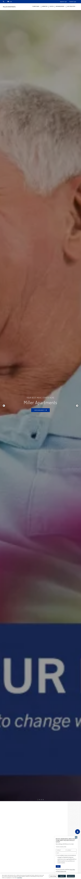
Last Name (69, 850)
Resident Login (73, 1)
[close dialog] (76, 837)
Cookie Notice (19, 877)
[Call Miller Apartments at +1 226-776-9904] (4, 2)
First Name (59, 850)
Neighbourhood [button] (60, 6)
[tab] (39, 799)
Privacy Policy (72, 869)
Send (58, 866)
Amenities (45, 6)
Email (10, 1)
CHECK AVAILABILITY (39, 410)
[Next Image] (77, 406)
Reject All (62, 876)
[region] (40, 876)
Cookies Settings (53, 876)
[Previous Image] (4, 406)
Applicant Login (64, 1)
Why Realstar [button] (71, 6)
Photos (52, 6)
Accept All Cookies (71, 876)
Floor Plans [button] (35, 6)
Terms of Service (60, 871)
